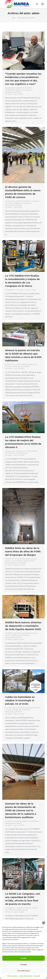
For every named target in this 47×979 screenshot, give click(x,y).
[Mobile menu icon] (42, 4)
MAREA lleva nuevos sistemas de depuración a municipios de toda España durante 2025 (23, 626)
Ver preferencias (23, 971)
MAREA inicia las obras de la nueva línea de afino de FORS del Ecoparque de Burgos (23, 551)
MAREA (18, 90)
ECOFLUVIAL (27, 88)
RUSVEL (19, 92)
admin (35, 13)
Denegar (23, 964)
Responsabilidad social (12, 563)
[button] (43, 923)
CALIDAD (19, 88)
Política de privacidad (25, 976)
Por (8, 94)
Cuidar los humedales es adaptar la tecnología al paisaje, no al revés (20, 700)
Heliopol (24, 364)
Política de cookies (12, 976)
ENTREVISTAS (10, 90)
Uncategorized (10, 88)
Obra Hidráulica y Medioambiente (16, 453)
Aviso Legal (36, 976)
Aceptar (23, 958)
